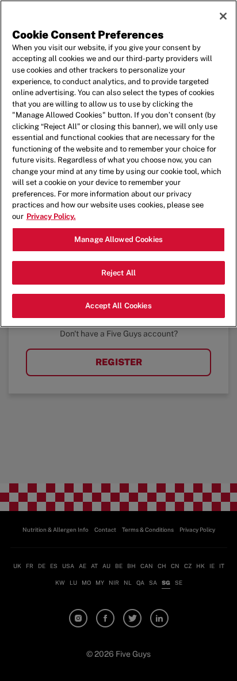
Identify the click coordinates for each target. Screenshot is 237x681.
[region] (118, 163)
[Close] (223, 16)
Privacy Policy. (51, 216)
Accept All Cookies (118, 305)
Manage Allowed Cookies (118, 239)
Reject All (118, 272)
